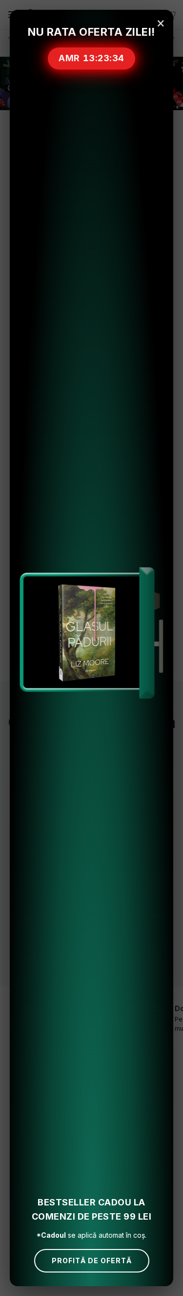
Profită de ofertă (92, 1260)
